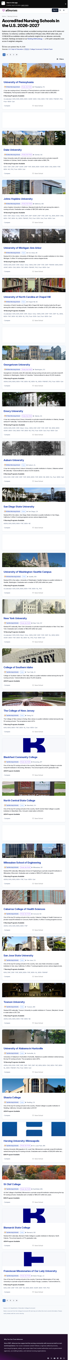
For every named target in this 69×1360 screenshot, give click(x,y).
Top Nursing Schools (12, 623)
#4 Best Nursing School (13, 252)
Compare (7, 106)
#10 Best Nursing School (13, 576)
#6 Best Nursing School (13, 369)
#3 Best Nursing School (13, 203)
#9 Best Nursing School (13, 511)
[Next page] (13, 54)
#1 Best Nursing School (13, 87)
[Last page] (16, 54)
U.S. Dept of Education (15, 49)
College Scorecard (36, 49)
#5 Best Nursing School (13, 301)
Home (4, 16)
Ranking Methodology (35, 39)
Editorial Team (48, 49)
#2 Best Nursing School (13, 154)
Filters (61, 59)
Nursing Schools (12, 16)
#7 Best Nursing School (13, 416)
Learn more (4, 4)
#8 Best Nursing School (13, 465)
